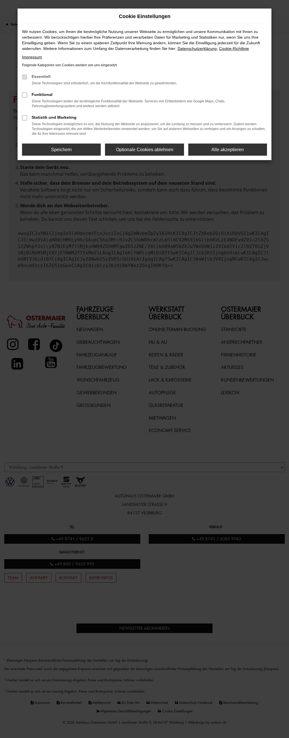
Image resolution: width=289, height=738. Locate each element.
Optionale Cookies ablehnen (144, 149)
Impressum (32, 57)
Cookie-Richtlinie (234, 48)
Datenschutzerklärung (197, 48)
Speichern (61, 149)
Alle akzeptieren (227, 149)
